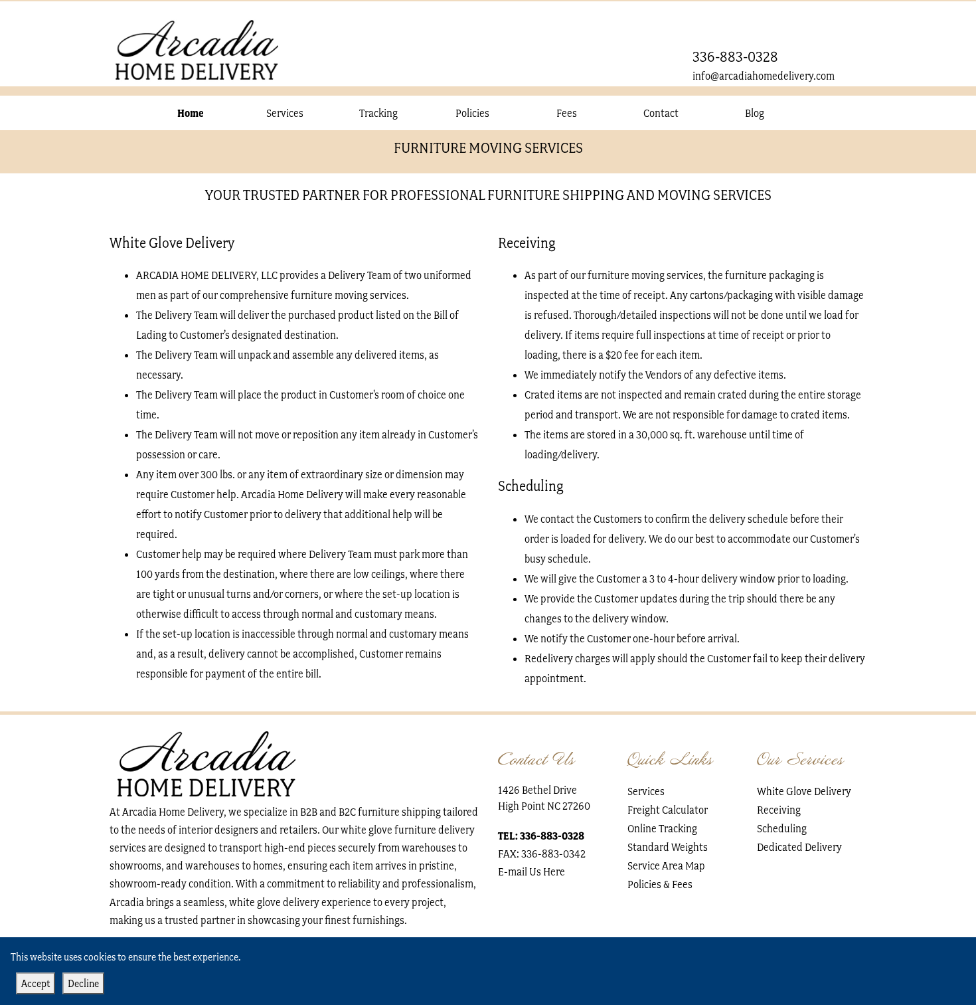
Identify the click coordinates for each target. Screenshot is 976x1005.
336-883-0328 (735, 57)
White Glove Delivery (804, 791)
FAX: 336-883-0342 (542, 853)
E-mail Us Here (531, 871)
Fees (566, 113)
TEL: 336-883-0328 (541, 836)
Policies (472, 113)
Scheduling (782, 828)
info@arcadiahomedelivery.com (763, 75)
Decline (83, 983)
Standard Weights (667, 847)
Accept (35, 983)
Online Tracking (662, 828)
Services (284, 113)
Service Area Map (666, 865)
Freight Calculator (667, 809)
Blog (754, 113)
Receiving (779, 809)
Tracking (378, 113)
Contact (661, 113)
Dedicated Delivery (799, 847)
